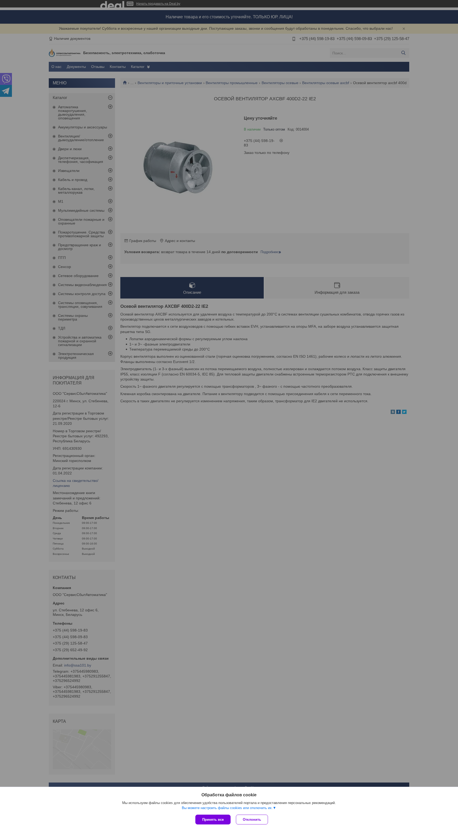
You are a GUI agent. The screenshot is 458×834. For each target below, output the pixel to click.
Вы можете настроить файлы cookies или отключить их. (227, 808)
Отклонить (252, 820)
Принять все (213, 820)
